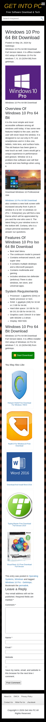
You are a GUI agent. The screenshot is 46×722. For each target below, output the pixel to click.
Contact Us (8, 702)
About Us (7, 696)
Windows (19, 579)
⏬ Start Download (23, 355)
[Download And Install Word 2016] (19, 466)
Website (9, 657)
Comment (10, 605)
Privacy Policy (26, 696)
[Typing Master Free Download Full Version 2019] (19, 505)
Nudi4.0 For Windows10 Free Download (19, 445)
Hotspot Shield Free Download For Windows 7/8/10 (19, 404)
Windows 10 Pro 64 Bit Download (21, 200)
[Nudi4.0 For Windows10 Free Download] (19, 425)
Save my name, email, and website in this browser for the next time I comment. (22, 673)
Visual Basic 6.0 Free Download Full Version (19, 565)
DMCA (16, 696)
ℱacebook (31, 702)
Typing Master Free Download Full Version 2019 (19, 525)
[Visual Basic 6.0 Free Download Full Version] (19, 546)
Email (8, 647)
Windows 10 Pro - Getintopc (18, 582)
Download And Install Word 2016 (19, 485)
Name (8, 637)
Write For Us (20, 702)
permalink (23, 585)
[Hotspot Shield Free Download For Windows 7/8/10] (19, 385)
